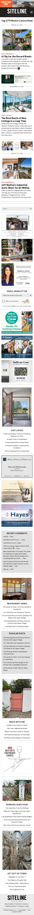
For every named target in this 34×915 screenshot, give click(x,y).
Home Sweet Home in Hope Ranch (17, 442)
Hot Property (7, 54)
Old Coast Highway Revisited (17, 728)
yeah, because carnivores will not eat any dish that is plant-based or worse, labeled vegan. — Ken (16, 563)
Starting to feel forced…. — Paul (14, 540)
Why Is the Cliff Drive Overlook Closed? (17, 825)
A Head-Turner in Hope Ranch (17, 439)
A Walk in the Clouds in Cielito (17, 725)
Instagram (20, 906)
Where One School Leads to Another (17, 731)
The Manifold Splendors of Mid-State (17, 734)
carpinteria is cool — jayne (12, 543)
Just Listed (6, 115)
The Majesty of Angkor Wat (17, 880)
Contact (25, 904)
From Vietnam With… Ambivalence (17, 883)
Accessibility (22, 910)
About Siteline (9, 904)
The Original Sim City (17, 889)
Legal (27, 906)
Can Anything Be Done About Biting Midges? (17, 816)
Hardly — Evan (8, 536)
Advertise (18, 904)
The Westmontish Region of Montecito (17, 738)
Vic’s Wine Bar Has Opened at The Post (17, 612)
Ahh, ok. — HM (8, 569)
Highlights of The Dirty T (17, 877)
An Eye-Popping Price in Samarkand (17, 451)
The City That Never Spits (17, 886)
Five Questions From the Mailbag (17, 808)
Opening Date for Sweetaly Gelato (17, 626)
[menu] (31, 12)
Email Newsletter (10, 906)
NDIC (20, 912)
